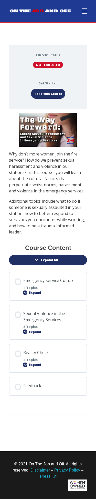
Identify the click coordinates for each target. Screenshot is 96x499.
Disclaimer (40, 470)
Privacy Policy (67, 470)
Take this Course (48, 94)
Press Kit (48, 476)
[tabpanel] (48, 174)
